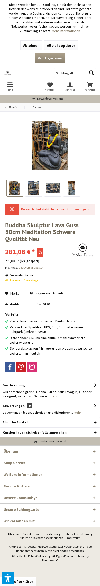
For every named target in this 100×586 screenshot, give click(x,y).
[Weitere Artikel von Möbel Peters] (83, 250)
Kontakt (28, 534)
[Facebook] (10, 367)
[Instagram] (32, 367)
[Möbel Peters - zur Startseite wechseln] (25, 73)
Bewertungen (14, 406)
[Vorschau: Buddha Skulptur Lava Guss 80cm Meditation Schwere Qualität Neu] (14, 188)
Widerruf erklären (18, 581)
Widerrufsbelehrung (48, 534)
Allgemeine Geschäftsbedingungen (41, 538)
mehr (53, 396)
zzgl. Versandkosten (31, 267)
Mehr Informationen (66, 31)
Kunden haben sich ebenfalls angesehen (35, 432)
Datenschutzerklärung (78, 534)
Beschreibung (14, 385)
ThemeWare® (50, 560)
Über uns (13, 534)
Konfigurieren (50, 58)
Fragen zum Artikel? (48, 293)
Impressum (74, 538)
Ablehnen (31, 45)
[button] (8, 578)
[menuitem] (10, 86)
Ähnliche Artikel (15, 422)
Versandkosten (73, 546)
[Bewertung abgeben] (37, 245)
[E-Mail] (21, 367)
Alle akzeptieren (61, 45)
